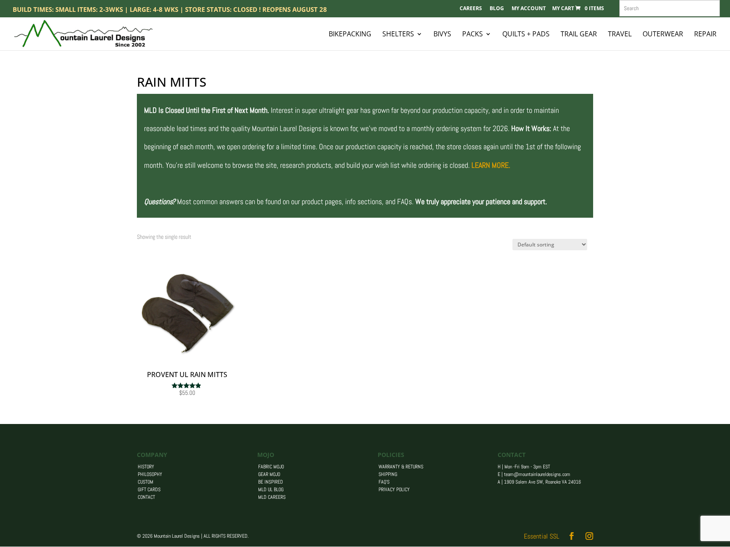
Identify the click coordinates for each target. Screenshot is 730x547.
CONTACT (146, 497)
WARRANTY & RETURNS (401, 466)
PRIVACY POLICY (394, 489)
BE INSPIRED (270, 482)
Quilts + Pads (526, 34)
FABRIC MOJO (271, 466)
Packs (472, 34)
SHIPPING (388, 474)
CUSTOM (145, 482)
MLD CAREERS (272, 497)
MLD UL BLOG (270, 489)
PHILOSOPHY (150, 474)
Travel (620, 34)
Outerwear (663, 34)
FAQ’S (384, 482)
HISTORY (146, 466)
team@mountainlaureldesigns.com (537, 474)
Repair (705, 34)
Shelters (398, 34)
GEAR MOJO (269, 474)
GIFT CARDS (149, 489)
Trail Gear (579, 34)
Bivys (442, 34)
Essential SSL (541, 536)
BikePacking (350, 34)
